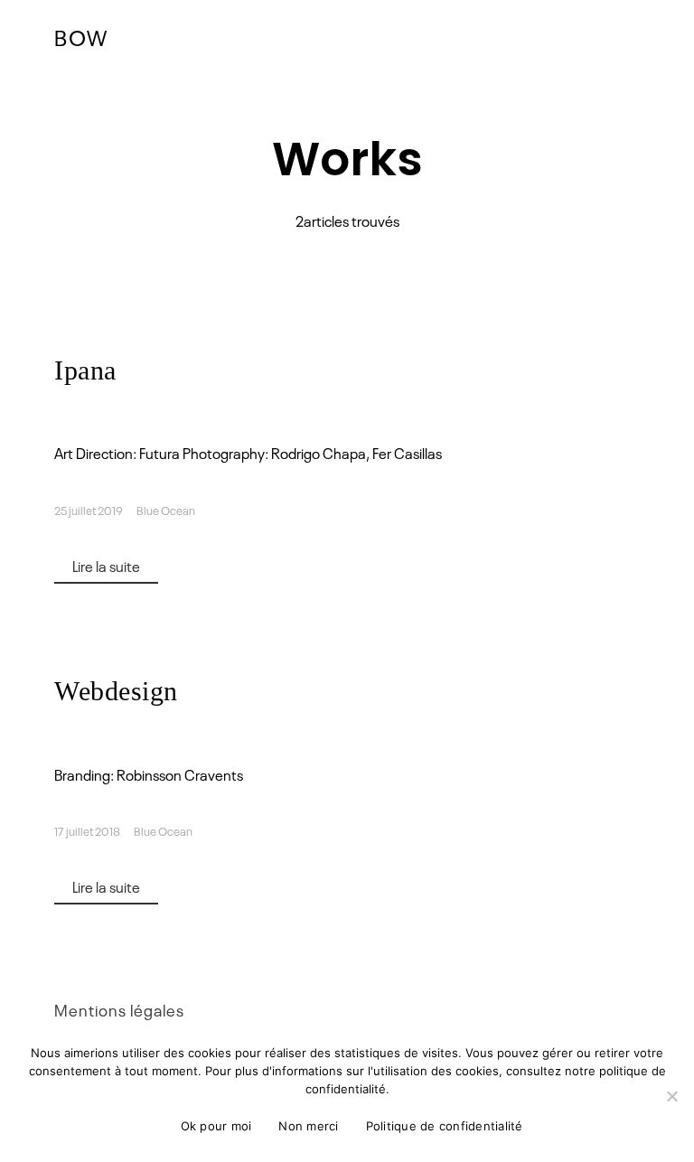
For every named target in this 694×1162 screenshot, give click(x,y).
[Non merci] (671, 1096)
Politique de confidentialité (444, 1126)
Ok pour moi (216, 1126)
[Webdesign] (347, 734)
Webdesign (116, 691)
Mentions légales (119, 1009)
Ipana (85, 370)
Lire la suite (106, 566)
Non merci (308, 1126)
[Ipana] (347, 413)
